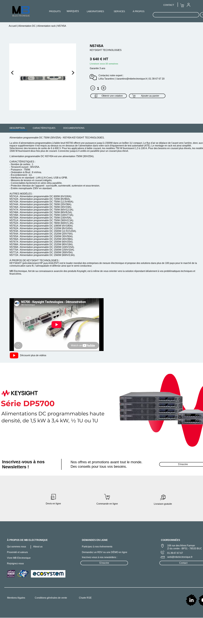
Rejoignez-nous (15, 563)
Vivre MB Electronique (19, 558)
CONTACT (168, 5)
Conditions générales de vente (51, 597)
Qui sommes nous (16, 546)
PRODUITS (55, 11)
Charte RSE (85, 597)
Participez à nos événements (97, 546)
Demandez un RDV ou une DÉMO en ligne (104, 552)
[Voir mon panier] (12, 72)
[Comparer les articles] (103, 88)
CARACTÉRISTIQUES (44, 128)
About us (38, 546)
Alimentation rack (46, 26)
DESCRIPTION (17, 128)
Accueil (13, 26)
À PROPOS (138, 11)
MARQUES (73, 11)
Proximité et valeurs (17, 552)
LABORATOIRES (95, 11)
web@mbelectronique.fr (179, 557)
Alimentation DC (27, 26)
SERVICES (119, 11)
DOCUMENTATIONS (73, 128)
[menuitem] (17, 127)
